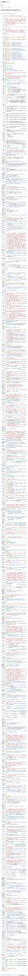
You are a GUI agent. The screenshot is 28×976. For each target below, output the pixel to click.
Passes (9, 7)
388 (2, 591)
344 (2, 522)
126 (2, 186)
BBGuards (11, 251)
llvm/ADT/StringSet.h (16, 45)
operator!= (11, 524)
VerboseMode (9, 324)
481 (2, 726)
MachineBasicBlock (19, 516)
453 (2, 685)
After (15, 635)
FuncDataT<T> (18, 649)
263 (2, 399)
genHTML (18, 863)
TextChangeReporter (18, 399)
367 (2, 557)
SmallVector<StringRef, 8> (13, 284)
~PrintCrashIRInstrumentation (18, 888)
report (14, 582)
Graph (24, 253)
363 (2, 550)
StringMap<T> (10, 562)
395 (2, 599)
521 (2, 787)
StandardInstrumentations (15, 911)
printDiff (21, 272)
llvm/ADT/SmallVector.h (16, 43)
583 (2, 885)
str (10, 802)
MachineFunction (12, 69)
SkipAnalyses (12, 191)
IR (11, 107)
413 (2, 623)
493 (2, 746)
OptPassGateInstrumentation (15, 174)
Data (18, 511)
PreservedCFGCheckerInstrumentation (17, 214)
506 (2, 766)
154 (2, 221)
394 (2, 598)
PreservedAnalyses (14, 277)
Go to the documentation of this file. (8, 13)
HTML (24, 879)
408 (2, 618)
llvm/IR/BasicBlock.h (16, 48)
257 (2, 391)
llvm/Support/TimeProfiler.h (18, 58)
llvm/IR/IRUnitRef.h (16, 52)
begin (7, 777)
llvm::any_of (22, 265)
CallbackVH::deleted (15, 228)
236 (2, 355)
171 (2, 252)
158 (2, 229)
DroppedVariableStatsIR (12, 932)
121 (2, 178)
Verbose (11, 188)
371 (2, 564)
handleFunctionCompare (14, 710)
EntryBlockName (14, 615)
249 (2, 381)
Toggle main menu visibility (2, 5)
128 (2, 188)
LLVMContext (9, 175)
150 (2, 214)
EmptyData (11, 596)
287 (2, 439)
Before (23, 634)
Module (10, 67)
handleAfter (16, 365)
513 (2, 776)
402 (2, 610)
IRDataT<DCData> (22, 843)
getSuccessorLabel (16, 787)
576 (2, 878)
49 (2, 78)
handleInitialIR (17, 351)
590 (2, 895)
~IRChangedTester (11, 470)
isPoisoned (12, 229)
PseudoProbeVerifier (11, 923)
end (6, 781)
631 (2, 955)
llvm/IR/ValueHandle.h (16, 55)
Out (14, 428)
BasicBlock (17, 223)
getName (9, 511)
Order (10, 556)
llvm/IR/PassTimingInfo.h (17, 54)
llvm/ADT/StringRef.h (16, 44)
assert (9, 789)
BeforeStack (20, 385)
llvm (6, 7)
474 (2, 719)
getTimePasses (19, 955)
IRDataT (10, 623)
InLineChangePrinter (18, 681)
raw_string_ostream (12, 512)
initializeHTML (12, 824)
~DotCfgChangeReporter (12, 817)
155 (2, 223)
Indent (10, 193)
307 (2, 470)
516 (2, 780)
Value (22, 227)
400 (2, 607)
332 (2, 508)
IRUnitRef (8, 107)
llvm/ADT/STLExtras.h (16, 42)
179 (2, 264)
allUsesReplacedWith (15, 227)
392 (2, 596)
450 (2, 681)
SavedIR (11, 886)
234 (2, 351)
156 (2, 225)
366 (2, 555)
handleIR (11, 475)
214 (2, 320)
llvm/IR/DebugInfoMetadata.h (18, 49)
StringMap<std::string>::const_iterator (16, 776)
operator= (11, 748)
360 (2, 547)
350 (2, 533)
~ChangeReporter (15, 327)
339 (2, 516)
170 (2, 250)
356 (2, 542)
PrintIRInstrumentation (14, 78)
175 (2, 258)
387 (2, 590)
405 (2, 614)
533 (2, 806)
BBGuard (12, 221)
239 (2, 361)
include (2, 7)
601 (2, 911)
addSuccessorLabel (13, 798)
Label (8, 517)
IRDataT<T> (18, 634)
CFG (11, 249)
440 (2, 664)
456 (2, 690)
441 (2, 665)
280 (2, 428)
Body (20, 512)
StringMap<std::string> (12, 806)
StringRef (13, 92)
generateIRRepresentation (19, 355)
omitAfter (15, 361)
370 (2, 562)
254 (2, 387)
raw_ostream (9, 199)
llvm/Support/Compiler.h (17, 57)
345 (2, 524)
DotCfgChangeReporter (18, 813)
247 (2, 377)
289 (2, 442)
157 (2, 227)
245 (2, 373)
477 (2, 722)
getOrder (22, 555)
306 (2, 468)
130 (2, 191)
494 (2, 748)
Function (11, 68)
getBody (13, 533)
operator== (12, 258)
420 (2, 634)
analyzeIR (15, 654)
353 (2, 537)
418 (2, 632)
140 (2, 202)
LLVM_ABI (9, 80)
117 (2, 174)
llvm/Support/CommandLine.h (17, 56)
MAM (15, 290)
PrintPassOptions (13, 186)
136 (2, 198)
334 (2, 510)
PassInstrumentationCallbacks (16, 70)
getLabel (14, 529)
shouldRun (16, 180)
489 (2, 741)
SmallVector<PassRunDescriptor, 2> (15, 154)
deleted (12, 225)
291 (2, 445)
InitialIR (11, 387)
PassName (21, 334)
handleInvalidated (17, 373)
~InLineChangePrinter (12, 690)
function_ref (19, 586)
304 (2, 465)
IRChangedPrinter (17, 439)
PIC (19, 166)
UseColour (12, 689)
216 (2, 323)
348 (2, 529)
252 (2, 385)
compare (11, 644)
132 (2, 193)
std (20, 443)
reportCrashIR (17, 892)
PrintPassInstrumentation (15, 198)
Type (17, 141)
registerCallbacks (18, 82)
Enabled (11, 209)
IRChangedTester (17, 465)
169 (2, 249)
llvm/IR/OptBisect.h (16, 53)
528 (2, 798)
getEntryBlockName (17, 614)
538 (2, 813)
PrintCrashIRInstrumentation (16, 883)
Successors (13, 778)
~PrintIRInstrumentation (17, 80)
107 (2, 161)
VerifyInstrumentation (14, 722)
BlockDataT (22, 508)
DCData (10, 766)
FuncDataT (11, 607)
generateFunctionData (18, 661)
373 (2, 567)
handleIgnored (16, 381)
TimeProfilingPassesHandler (15, 741)
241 (2, 365)
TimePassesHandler (11, 914)
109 (2, 163)
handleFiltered (17, 377)
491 (2, 743)
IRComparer (22, 632)
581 (2, 883)
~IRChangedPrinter (11, 445)
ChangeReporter (10, 321)
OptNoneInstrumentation (14, 161)
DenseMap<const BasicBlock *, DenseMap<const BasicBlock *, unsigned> (16, 253)
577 (2, 879)
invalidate (17, 276)
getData (13, 537)
